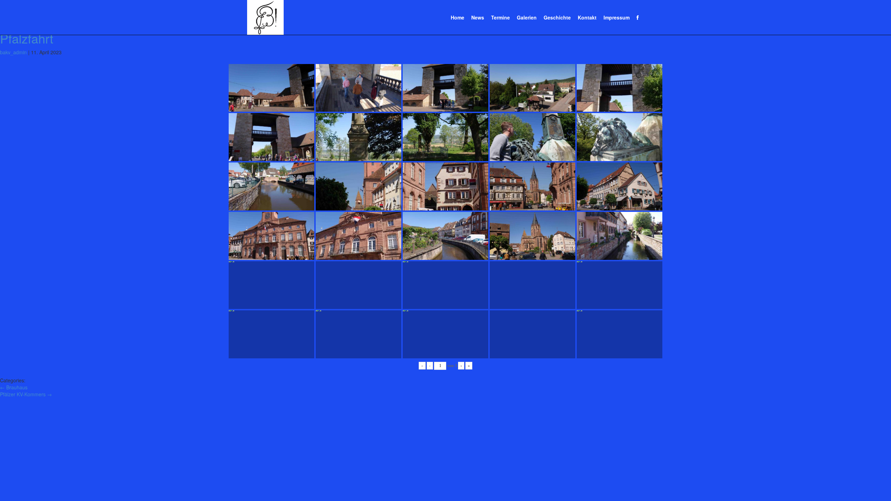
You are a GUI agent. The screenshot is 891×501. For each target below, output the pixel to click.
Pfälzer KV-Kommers (26, 394)
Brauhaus (13, 387)
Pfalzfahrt (26, 38)
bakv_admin (13, 52)
